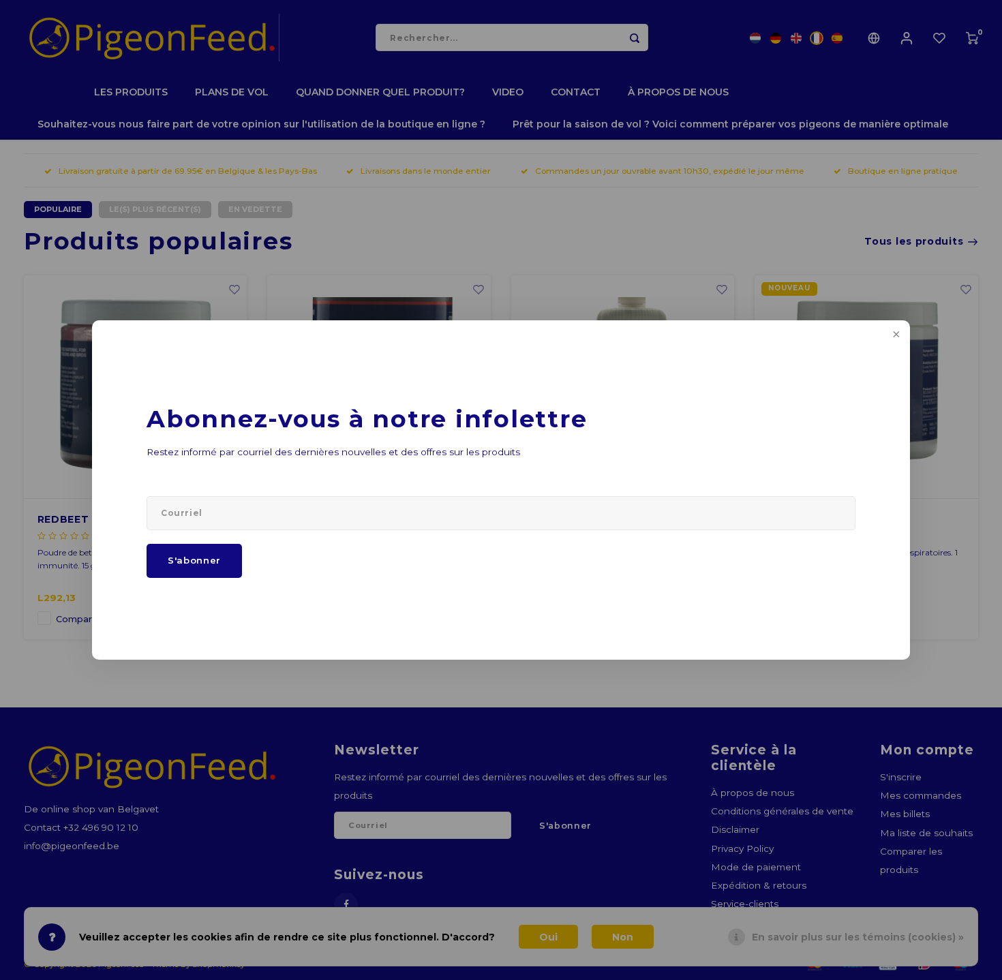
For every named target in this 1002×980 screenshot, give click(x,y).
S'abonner (194, 560)
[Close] (895, 335)
